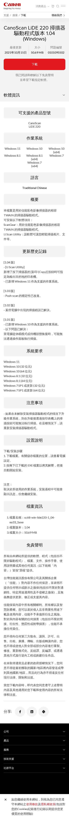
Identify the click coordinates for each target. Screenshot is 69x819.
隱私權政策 (48, 804)
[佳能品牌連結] (12, 6)
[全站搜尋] (57, 6)
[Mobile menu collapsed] (63, 6)
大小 (37, 47)
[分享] (20, 712)
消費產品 (41, 6)
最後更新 (16, 47)
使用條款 (32, 804)
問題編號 (56, 47)
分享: (8, 711)
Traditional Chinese (34, 187)
